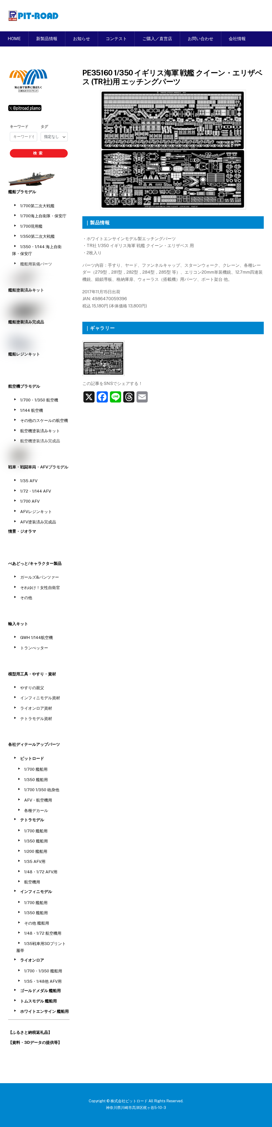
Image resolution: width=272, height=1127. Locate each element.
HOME (14, 38)
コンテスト (116, 38)
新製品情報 (46, 38)
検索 (38, 153)
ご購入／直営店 (157, 38)
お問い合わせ (200, 38)
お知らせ (81, 38)
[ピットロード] (34, 18)
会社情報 (237, 38)
